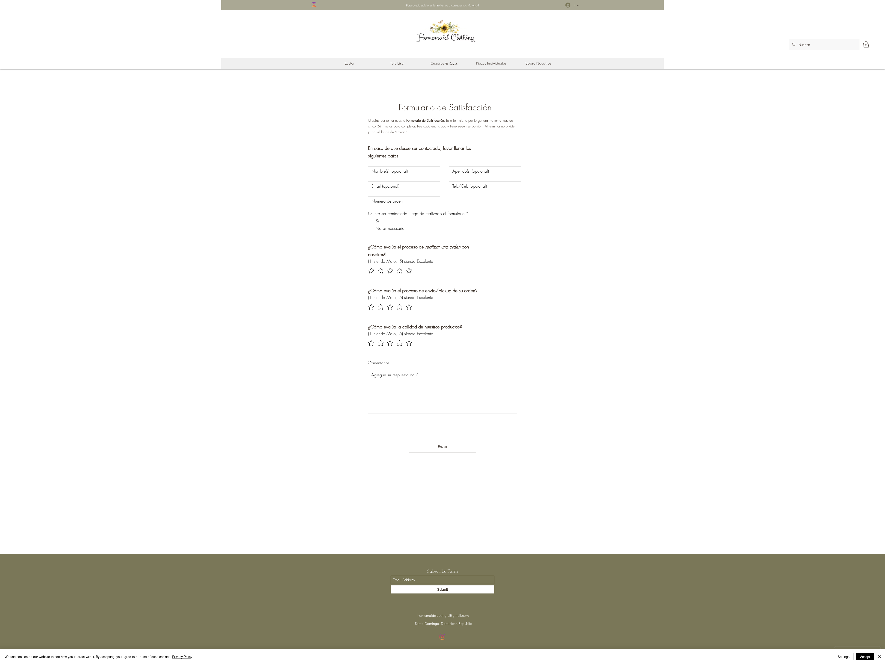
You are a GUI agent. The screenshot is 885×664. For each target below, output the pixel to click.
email (475, 5)
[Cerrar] (879, 656)
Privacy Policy (182, 656)
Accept (865, 656)
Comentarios (378, 363)
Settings (844, 656)
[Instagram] (314, 4)
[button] (866, 44)
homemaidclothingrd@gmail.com (443, 615)
